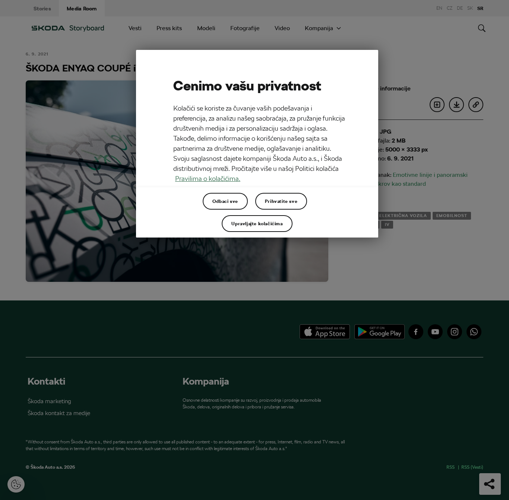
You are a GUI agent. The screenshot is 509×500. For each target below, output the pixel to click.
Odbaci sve (225, 201)
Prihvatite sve (281, 201)
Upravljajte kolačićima (256, 223)
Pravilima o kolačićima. (207, 178)
